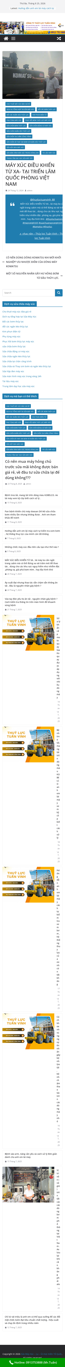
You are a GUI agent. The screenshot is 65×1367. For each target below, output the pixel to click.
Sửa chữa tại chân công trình (19, 136)
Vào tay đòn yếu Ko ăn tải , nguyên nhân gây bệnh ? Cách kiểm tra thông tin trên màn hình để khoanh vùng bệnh (31, 602)
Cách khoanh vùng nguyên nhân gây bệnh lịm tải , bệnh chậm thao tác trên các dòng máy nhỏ (58, 1069)
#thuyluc (47, 226)
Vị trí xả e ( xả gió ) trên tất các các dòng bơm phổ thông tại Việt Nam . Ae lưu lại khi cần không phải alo (58, 1227)
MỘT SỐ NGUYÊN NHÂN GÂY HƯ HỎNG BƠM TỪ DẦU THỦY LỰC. (32, 276)
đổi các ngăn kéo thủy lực (18, 115)
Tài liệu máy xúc (48, 153)
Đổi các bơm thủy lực (46, 109)
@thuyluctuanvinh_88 (42, 199)
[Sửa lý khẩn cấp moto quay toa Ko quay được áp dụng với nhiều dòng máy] (28, 670)
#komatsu (38, 226)
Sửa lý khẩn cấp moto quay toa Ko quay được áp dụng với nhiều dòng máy (58, 658)
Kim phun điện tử (39, 115)
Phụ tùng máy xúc (14, 120)
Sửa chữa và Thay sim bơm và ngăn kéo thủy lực (26, 142)
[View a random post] (59, 38)
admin (29, 190)
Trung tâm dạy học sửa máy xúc (20, 158)
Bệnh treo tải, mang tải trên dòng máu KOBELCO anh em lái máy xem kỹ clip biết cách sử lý (58, 784)
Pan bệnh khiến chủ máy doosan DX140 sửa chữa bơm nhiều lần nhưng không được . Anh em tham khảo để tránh (30, 514)
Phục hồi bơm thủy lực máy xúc (38, 120)
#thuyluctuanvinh (55, 219)
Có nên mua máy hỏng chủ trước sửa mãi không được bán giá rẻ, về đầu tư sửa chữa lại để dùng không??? (32, 469)
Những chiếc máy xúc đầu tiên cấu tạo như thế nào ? (32, 547)
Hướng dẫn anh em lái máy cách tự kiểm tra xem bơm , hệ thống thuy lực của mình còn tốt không (32, 532)
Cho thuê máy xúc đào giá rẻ (18, 104)
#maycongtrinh (30, 222)
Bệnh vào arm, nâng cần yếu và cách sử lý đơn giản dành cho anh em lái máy (31, 1155)
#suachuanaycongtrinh (50, 222)
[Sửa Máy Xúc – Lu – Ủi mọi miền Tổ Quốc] (6, 38)
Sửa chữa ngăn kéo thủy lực (18, 131)
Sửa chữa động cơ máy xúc (41, 126)
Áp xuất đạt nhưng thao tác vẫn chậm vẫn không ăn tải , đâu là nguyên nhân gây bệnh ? (31, 584)
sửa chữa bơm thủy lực (16, 126)
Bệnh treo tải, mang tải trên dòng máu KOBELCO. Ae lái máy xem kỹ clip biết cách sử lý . (31, 497)
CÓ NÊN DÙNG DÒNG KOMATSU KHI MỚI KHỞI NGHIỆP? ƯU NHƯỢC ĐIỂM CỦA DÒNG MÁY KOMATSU (33, 262)
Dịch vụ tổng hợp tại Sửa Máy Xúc (20, 109)
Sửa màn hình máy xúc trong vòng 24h (23, 153)
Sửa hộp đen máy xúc (15, 147)
